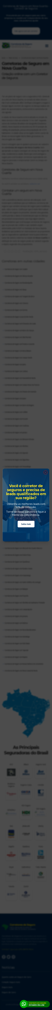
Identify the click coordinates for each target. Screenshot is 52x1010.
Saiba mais (26, 524)
